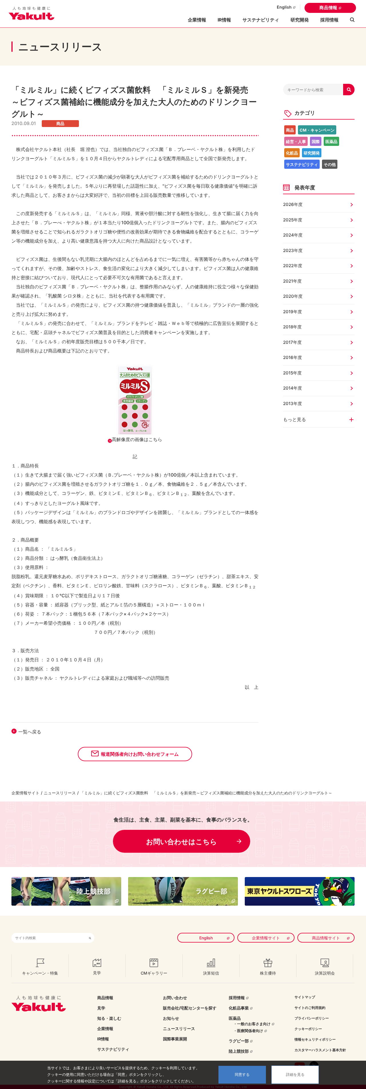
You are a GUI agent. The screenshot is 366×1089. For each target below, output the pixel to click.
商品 (290, 130)
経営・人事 (296, 141)
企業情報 (105, 1028)
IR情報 (103, 1038)
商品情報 (328, 7)
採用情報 (329, 20)
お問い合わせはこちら (181, 842)
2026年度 (293, 204)
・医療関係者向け (248, 1030)
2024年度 (293, 235)
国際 (316, 141)
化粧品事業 (239, 1007)
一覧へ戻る (29, 732)
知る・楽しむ (109, 1018)
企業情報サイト (25, 792)
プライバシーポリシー (312, 1018)
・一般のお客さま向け (251, 1023)
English (284, 7)
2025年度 (292, 220)
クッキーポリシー (308, 1029)
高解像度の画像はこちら (137, 439)
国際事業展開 (175, 1038)
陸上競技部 (239, 1051)
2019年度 (292, 311)
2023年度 (293, 250)
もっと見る (294, 419)
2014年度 (292, 388)
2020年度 (293, 296)
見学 (101, 1007)
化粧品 (292, 152)
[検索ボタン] (90, 938)
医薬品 (331, 141)
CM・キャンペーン (317, 130)
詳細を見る (295, 1074)
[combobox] (48, 938)
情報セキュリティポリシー (315, 1039)
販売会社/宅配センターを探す (189, 1007)
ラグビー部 (239, 1040)
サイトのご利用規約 (310, 1007)
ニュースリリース (60, 792)
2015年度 (292, 373)
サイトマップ (305, 997)
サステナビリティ (260, 20)
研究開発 (300, 20)
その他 (330, 164)
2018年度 (292, 327)
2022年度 (292, 265)
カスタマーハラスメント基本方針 (320, 1050)
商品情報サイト (326, 937)
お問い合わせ (175, 997)
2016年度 (292, 357)
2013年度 (292, 403)
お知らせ (171, 1018)
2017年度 (292, 342)
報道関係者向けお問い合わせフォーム (140, 754)
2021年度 (292, 281)
